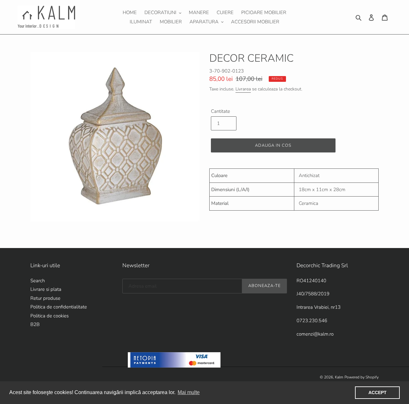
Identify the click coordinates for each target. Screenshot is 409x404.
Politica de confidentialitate (58, 307)
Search (37, 280)
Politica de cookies (49, 316)
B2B (35, 324)
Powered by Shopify (361, 377)
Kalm (339, 377)
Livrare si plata (45, 289)
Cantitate (220, 111)
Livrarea (243, 89)
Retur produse (45, 298)
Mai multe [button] (189, 392)
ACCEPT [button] (377, 392)
